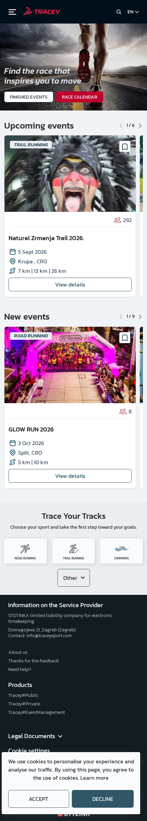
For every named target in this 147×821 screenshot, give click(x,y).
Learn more (94, 778)
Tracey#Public (23, 695)
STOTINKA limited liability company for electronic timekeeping (60, 618)
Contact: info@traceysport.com (40, 635)
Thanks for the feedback (33, 660)
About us (17, 652)
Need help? (19, 669)
